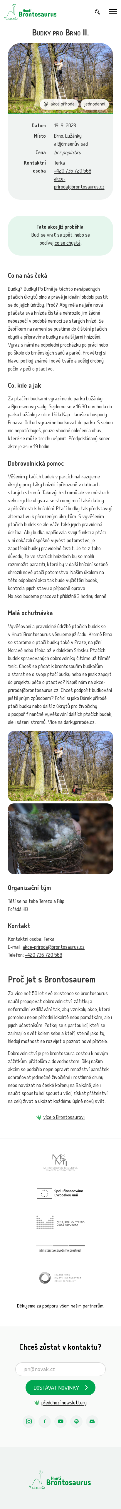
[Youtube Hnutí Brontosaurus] (60, 1421)
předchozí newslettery (63, 1403)
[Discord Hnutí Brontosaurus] (92, 1421)
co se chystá (67, 243)
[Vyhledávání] (97, 12)
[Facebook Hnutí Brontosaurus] (44, 1421)
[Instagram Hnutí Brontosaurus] (29, 1421)
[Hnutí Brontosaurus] (60, 1480)
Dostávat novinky (56, 1388)
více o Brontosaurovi (64, 1118)
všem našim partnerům (81, 1306)
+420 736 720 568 (72, 171)
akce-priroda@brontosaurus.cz (54, 947)
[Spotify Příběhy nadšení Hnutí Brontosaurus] (76, 1421)
